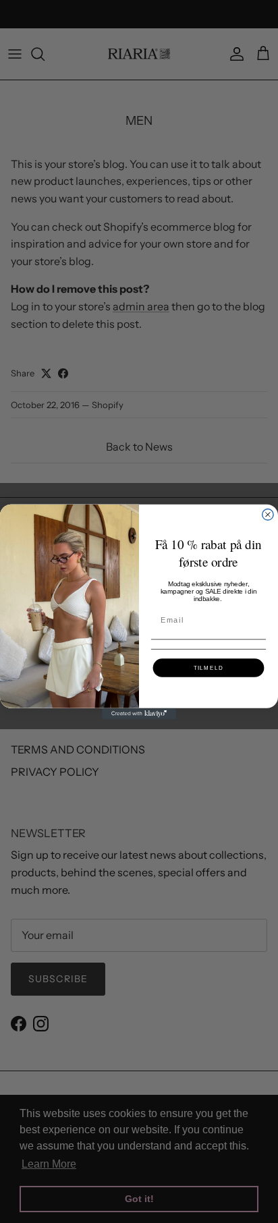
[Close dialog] (267, 514)
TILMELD (209, 667)
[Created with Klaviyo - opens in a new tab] (139, 713)
